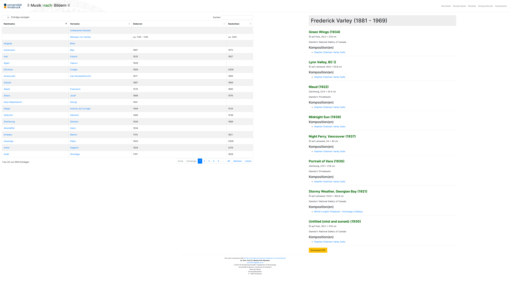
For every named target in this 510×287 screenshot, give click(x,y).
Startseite (446, 6)
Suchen (216, 17)
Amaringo (8, 141)
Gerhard (74, 121)
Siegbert (74, 147)
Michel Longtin (321, 211)
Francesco (75, 89)
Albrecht (74, 115)
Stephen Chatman (323, 52)
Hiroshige (75, 154)
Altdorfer (8, 115)
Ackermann (9, 50)
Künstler (472, 6)
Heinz (73, 128)
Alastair (7, 82)
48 (228, 161)
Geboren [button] (137, 23)
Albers (7, 95)
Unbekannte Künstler (80, 30)
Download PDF (318, 250)
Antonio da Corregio (80, 108)
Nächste (237, 161)
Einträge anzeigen (20, 17)
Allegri (7, 108)
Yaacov (74, 63)
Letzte (248, 161)
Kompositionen (485, 6)
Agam (7, 63)
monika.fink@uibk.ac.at (255, 262)
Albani (7, 89)
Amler (7, 147)
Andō (6, 154)
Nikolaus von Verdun (80, 37)
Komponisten (459, 6)
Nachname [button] (9, 23)
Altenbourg (9, 121)
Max (72, 50)
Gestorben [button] (233, 23)
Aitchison (8, 69)
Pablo (73, 141)
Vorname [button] (75, 23)
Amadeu (8, 134)
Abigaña (8, 43)
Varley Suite (339, 52)
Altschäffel (9, 128)
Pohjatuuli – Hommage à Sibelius (346, 211)
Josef (73, 95)
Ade (6, 56)
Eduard (73, 56)
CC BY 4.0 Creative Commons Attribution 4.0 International (265, 258)
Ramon (73, 134)
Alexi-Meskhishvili (13, 102)
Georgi (73, 102)
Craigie (73, 69)
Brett (72, 43)
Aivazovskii (9, 76)
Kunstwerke (501, 6)
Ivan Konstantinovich (80, 76)
